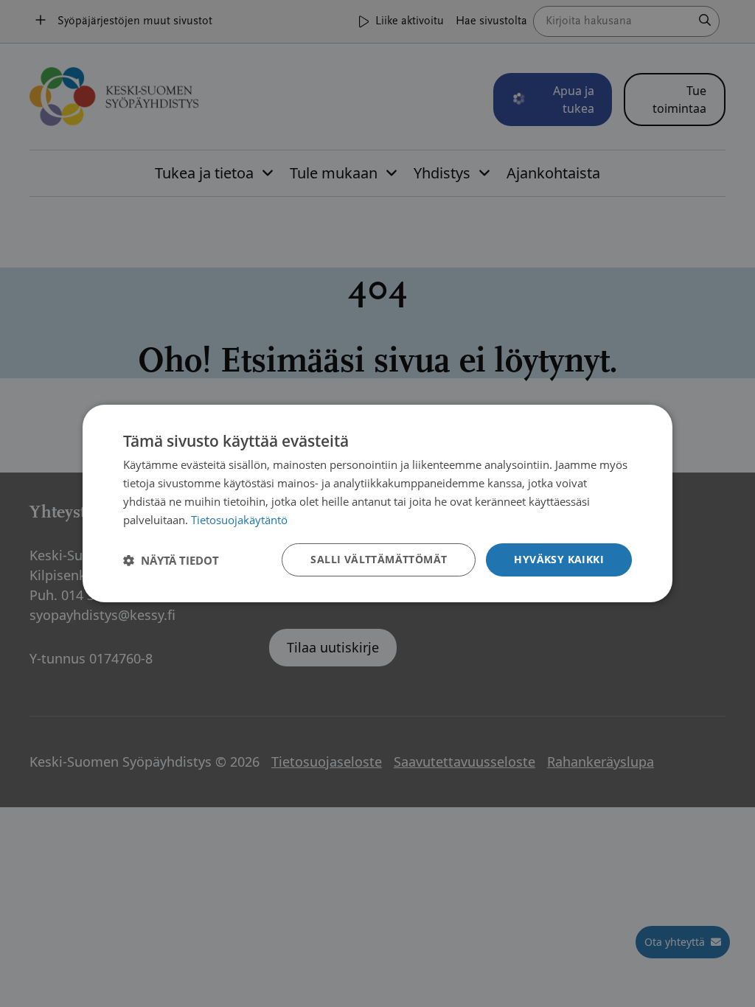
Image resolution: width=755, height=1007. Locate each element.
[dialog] (377, 503)
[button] (171, 560)
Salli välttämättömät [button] (378, 559)
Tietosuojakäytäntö (239, 519)
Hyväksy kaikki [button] (559, 559)
